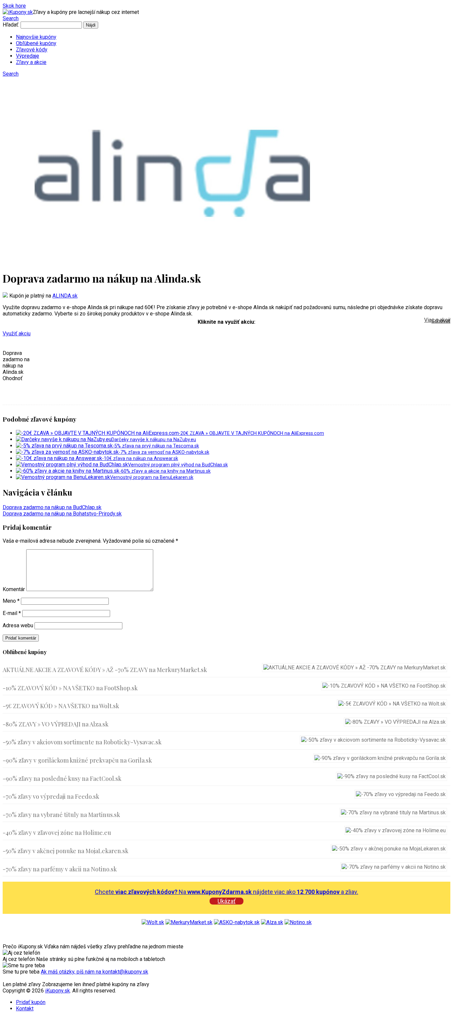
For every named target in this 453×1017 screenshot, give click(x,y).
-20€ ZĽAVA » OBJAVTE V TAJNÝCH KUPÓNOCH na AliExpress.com (251, 433)
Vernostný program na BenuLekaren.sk (151, 477)
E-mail (12, 613)
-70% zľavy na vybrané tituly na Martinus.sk (61, 815)
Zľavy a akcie (31, 62)
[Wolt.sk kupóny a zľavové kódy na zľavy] (153, 922)
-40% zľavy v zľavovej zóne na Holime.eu (57, 833)
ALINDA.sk (65, 296)
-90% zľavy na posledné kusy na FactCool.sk (62, 778)
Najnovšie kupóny (36, 37)
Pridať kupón (30, 1002)
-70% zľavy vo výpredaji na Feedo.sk (51, 796)
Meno (11, 601)
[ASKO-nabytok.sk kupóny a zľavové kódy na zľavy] (237, 922)
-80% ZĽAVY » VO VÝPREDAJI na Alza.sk (55, 724)
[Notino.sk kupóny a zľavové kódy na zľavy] (298, 922)
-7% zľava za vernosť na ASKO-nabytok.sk (164, 452)
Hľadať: (11, 25)
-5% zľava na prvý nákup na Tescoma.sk (156, 446)
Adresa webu (18, 625)
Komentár (14, 589)
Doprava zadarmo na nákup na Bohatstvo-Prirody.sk (62, 513)
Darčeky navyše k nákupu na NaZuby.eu (153, 439)
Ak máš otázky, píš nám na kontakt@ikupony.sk (94, 972)
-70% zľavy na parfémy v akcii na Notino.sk (60, 869)
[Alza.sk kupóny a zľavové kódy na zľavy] (272, 922)
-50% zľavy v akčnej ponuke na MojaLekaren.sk (65, 851)
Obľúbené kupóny (36, 43)
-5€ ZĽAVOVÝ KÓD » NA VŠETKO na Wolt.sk (61, 706)
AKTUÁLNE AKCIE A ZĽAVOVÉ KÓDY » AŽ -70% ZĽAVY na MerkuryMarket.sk (105, 670)
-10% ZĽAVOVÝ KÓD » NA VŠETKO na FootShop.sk (70, 688)
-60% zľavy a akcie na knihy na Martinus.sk (165, 471)
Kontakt (24, 1008)
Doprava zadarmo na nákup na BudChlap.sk (52, 507)
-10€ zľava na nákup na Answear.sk (140, 458)
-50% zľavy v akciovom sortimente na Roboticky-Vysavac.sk (82, 742)
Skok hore (14, 6)
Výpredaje (27, 56)
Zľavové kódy (31, 49)
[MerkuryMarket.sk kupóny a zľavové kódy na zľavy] (189, 922)
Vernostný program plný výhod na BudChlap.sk (178, 465)
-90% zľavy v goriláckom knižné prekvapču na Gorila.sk (77, 760)
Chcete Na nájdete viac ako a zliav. (226, 891)
